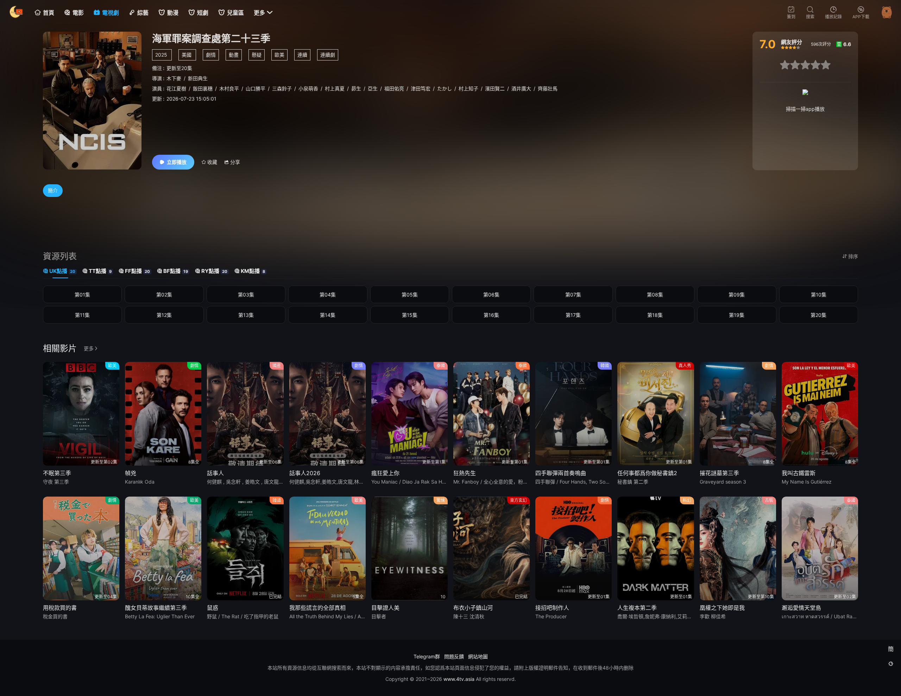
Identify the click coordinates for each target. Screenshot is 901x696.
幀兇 (130, 473)
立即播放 (177, 162)
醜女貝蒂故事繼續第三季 (156, 607)
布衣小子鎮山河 (473, 607)
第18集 (655, 315)
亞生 (373, 88)
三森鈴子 (282, 88)
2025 (161, 55)
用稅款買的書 (60, 607)
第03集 (246, 295)
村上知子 (468, 88)
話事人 (215, 473)
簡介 (53, 190)
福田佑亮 (394, 88)
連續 (302, 55)
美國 (186, 55)
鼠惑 (212, 607)
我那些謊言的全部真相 (317, 607)
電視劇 (110, 12)
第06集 (491, 295)
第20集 (818, 315)
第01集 (82, 295)
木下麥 (173, 78)
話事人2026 (304, 473)
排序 (853, 256)
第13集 (246, 315)
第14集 (327, 315)
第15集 (409, 315)
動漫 (172, 12)
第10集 (818, 295)
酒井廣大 (521, 88)
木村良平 (229, 88)
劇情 (211, 55)
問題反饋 (454, 656)
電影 (78, 12)
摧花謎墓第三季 (719, 473)
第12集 (164, 315)
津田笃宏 (420, 88)
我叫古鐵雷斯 (798, 473)
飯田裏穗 (203, 88)
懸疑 (257, 55)
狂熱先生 (464, 473)
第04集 (328, 295)
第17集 (573, 315)
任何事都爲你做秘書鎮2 (647, 473)
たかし (444, 88)
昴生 (356, 88)
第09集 (737, 295)
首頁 (48, 12)
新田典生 (198, 78)
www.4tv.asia (458, 679)
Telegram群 (427, 656)
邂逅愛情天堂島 (801, 607)
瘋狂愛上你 (385, 473)
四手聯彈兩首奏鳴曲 (560, 473)
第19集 (736, 315)
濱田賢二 (495, 88)
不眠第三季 (57, 473)
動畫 (234, 55)
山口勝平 (255, 88)
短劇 (202, 12)
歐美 (279, 55)
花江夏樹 (176, 88)
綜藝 (143, 12)
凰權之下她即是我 (722, 607)
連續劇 (327, 55)
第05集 (410, 295)
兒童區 (235, 12)
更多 (263, 12)
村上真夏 (335, 88)
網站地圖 (478, 656)
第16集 (491, 315)
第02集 (164, 295)
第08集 (655, 295)
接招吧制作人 (552, 607)
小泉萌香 (308, 88)
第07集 (573, 295)
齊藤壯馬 (547, 88)
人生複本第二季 (637, 607)
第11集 (82, 315)
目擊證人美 (385, 607)
